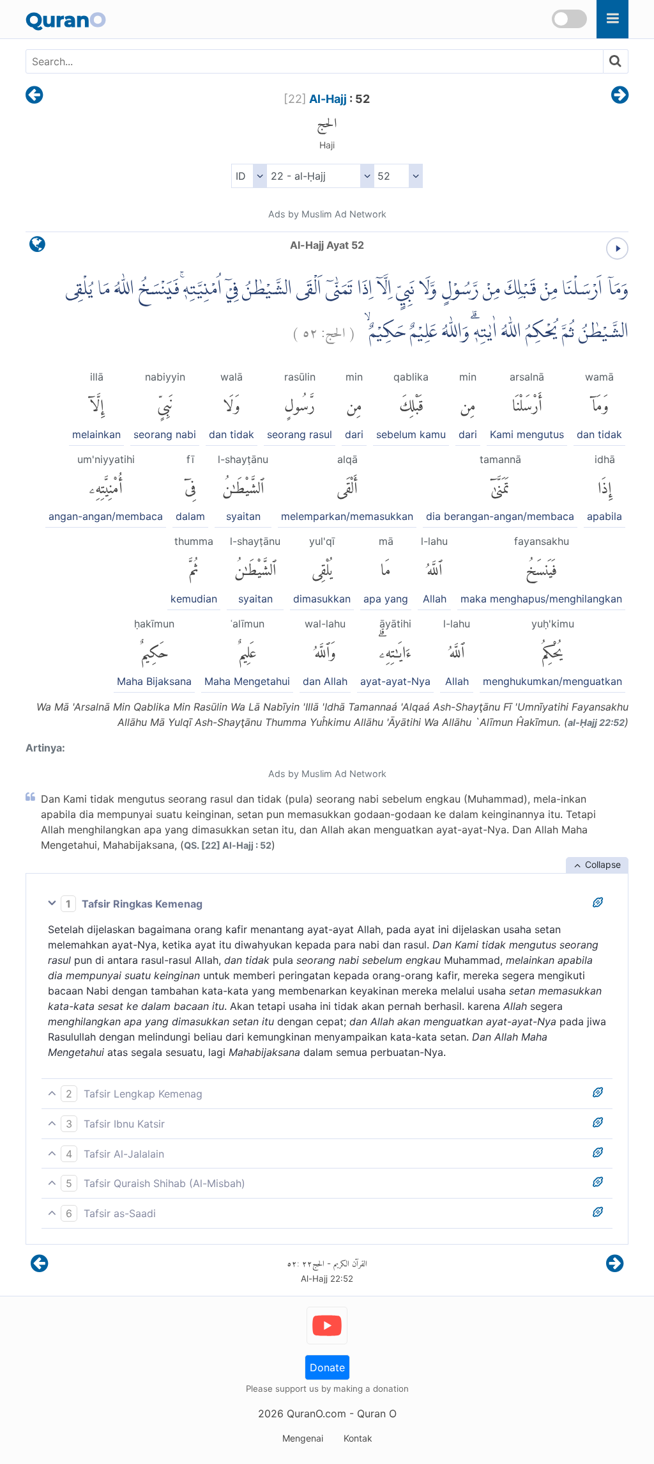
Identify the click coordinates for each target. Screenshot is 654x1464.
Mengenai (302, 1438)
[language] (37, 247)
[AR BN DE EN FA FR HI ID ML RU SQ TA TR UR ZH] (248, 176)
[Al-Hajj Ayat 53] (619, 96)
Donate (327, 1367)
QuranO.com (316, 1413)
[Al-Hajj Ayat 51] (34, 96)
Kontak (358, 1438)
